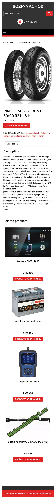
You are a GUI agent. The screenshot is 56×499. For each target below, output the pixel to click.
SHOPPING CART (31, 22)
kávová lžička (16, 136)
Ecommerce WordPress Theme (20, 493)
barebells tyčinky (33, 133)
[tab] (4, 32)
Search (49, 13)
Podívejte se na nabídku (16, 125)
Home (5, 42)
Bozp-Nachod (28, 6)
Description (12, 144)
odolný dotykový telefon (33, 136)
